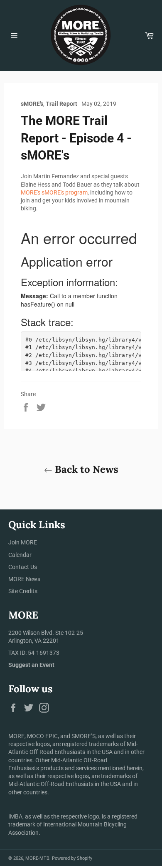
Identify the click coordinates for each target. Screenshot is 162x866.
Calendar (20, 555)
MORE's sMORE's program (54, 192)
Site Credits (22, 591)
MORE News (24, 579)
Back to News (85, 469)
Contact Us (22, 567)
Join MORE (22, 542)
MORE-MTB (37, 858)
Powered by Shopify (72, 858)
